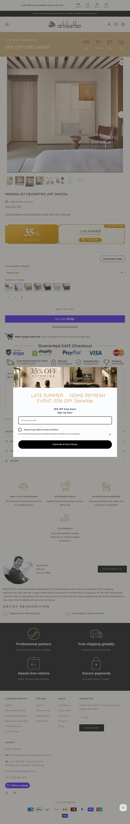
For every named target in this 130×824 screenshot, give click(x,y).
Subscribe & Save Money (65, 444)
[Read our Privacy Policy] (110, 435)
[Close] (113, 371)
